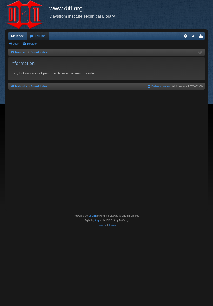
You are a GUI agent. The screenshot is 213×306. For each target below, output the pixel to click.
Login (16, 43)
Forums (40, 36)
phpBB (93, 215)
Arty (97, 220)
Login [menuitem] (194, 37)
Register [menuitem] (202, 37)
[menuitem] (185, 36)
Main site (17, 36)
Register (32, 43)
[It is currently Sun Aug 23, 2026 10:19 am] (200, 52)
